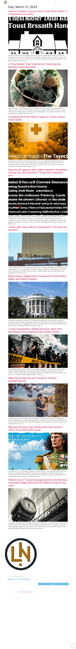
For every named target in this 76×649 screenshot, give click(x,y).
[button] (55, 2)
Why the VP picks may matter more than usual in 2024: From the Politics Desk (35, 428)
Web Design (24, 592)
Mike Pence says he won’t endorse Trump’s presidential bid (32, 379)
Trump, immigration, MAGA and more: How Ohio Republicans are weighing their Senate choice (35, 330)
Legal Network (29, 592)
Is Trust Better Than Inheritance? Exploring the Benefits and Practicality (34, 65)
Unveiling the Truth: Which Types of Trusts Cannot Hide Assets (36, 118)
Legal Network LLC (31, 591)
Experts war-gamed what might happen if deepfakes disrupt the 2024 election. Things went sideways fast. (38, 172)
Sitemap (20, 592)
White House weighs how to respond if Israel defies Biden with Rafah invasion (37, 277)
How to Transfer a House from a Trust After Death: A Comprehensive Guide (37, 13)
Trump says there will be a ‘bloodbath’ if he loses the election (37, 228)
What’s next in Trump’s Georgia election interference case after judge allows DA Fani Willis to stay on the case (37, 482)
